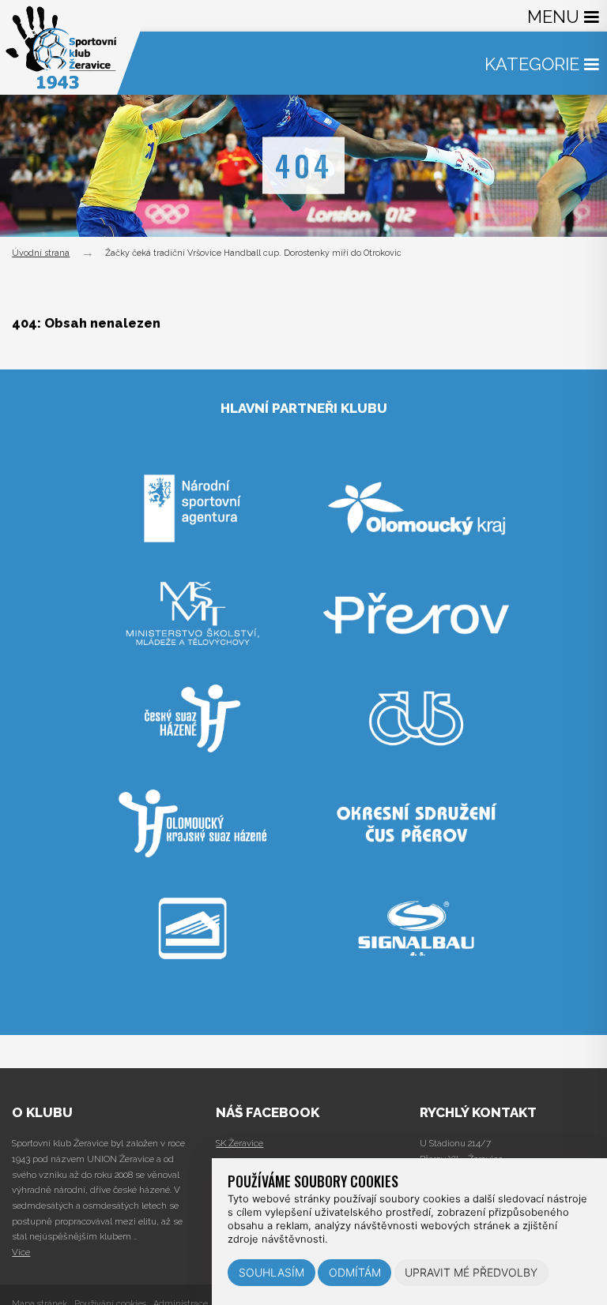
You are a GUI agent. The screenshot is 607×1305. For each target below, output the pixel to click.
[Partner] (193, 571)
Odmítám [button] (355, 1272)
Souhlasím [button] (271, 1272)
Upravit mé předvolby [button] (471, 1272)
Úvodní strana (41, 253)
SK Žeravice (239, 1143)
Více (21, 1252)
